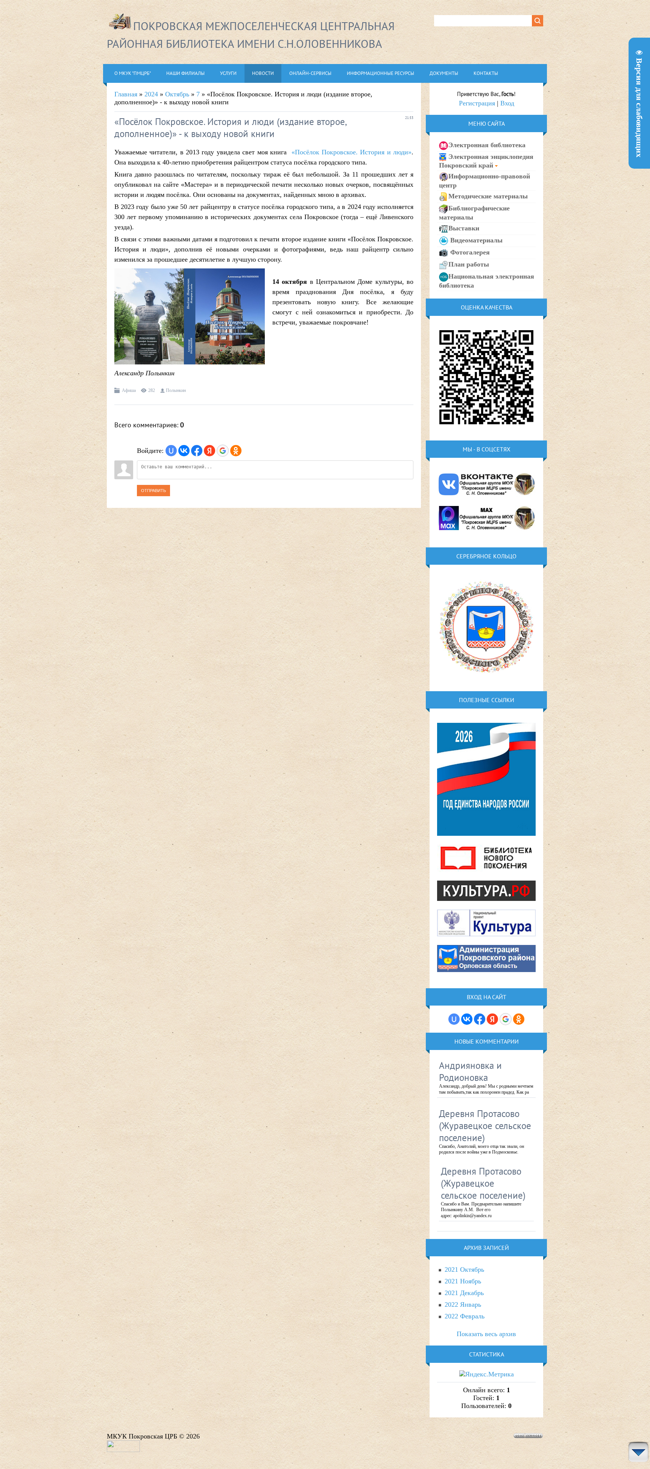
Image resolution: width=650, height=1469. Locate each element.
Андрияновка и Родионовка (470, 1071)
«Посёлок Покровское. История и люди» (352, 152)
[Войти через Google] (223, 451)
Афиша (129, 390)
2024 (151, 94)
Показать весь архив (486, 1334)
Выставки (463, 228)
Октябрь (177, 94)
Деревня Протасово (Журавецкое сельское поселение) (485, 1126)
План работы (468, 264)
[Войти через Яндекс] (209, 450)
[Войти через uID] (171, 450)
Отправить (153, 490)
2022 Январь (463, 1304)
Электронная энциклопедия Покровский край (486, 161)
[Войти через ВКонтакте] (184, 450)
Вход (507, 103)
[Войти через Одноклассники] (235, 450)
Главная (125, 94)
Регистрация (477, 103)
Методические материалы (488, 196)
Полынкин (176, 390)
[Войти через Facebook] (196, 450)
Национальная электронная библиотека (486, 281)
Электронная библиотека (486, 145)
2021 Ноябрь (463, 1281)
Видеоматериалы (475, 240)
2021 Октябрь (464, 1269)
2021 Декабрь (464, 1293)
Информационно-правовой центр (484, 180)
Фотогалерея (469, 252)
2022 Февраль (464, 1316)
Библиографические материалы (474, 212)
